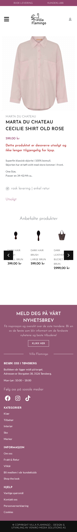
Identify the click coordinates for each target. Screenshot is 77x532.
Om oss (8, 453)
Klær (7, 413)
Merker (8, 439)
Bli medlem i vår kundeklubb (20, 472)
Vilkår (7, 466)
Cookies (8, 512)
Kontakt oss (10, 499)
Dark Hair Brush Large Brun (38, 255)
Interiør (8, 426)
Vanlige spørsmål (14, 493)
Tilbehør (9, 420)
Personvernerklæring (16, 505)
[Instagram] (18, 398)
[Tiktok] (28, 398)
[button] (8, 255)
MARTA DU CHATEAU (21, 116)
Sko (6, 432)
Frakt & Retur (11, 459)
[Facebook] (8, 398)
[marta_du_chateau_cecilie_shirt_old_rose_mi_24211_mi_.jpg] (38, 73)
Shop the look (11, 478)
